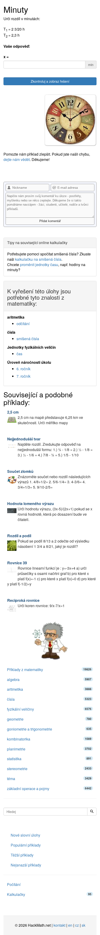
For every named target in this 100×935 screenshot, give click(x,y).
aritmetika (49, 689)
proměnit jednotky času (39, 264)
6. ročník (23, 368)
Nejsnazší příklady (26, 865)
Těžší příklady (22, 855)
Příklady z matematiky (49, 669)
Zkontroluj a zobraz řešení (50, 81)
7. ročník (23, 376)
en (70, 925)
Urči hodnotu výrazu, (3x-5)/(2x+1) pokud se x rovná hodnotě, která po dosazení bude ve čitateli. (49, 511)
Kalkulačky (49, 894)
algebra (49, 679)
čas (19, 353)
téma (49, 778)
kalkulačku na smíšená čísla (38, 259)
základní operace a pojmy (49, 788)
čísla (49, 699)
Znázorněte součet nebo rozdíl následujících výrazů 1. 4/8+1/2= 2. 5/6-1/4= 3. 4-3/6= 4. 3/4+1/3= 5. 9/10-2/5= (48, 479)
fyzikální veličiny (49, 709)
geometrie (49, 719)
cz (77, 925)
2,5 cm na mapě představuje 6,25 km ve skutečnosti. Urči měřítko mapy (45, 417)
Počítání (13, 884)
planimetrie (49, 749)
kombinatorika (49, 739)
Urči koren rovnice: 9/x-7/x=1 (36, 603)
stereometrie (49, 768)
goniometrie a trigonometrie (49, 729)
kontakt (59, 925)
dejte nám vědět (16, 159)
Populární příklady (26, 845)
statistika (49, 758)
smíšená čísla (28, 338)
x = (6, 56)
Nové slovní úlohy (25, 835)
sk (83, 925)
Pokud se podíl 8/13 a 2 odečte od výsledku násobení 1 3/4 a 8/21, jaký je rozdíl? (48, 541)
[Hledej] (92, 812)
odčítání (23, 323)
